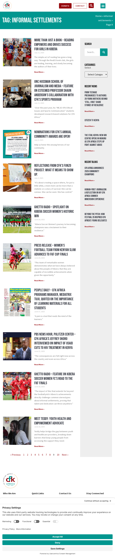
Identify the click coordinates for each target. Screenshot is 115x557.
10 (58, 454)
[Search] (104, 52)
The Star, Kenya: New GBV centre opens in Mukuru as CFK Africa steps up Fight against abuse (96, 140)
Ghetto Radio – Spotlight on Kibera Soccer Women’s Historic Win (54, 211)
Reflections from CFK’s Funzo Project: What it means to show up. (53, 170)
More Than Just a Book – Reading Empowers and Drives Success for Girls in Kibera (54, 44)
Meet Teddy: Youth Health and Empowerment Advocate (52, 421)
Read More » (39, 72)
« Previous (15, 454)
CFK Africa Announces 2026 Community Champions (94, 171)
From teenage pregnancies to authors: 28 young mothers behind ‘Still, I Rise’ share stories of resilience (96, 99)
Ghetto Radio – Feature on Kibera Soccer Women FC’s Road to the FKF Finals (54, 378)
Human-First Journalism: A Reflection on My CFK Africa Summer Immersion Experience (96, 194)
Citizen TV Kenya (92, 120)
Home (98, 15)
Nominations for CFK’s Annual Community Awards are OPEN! (52, 134)
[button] (102, 5)
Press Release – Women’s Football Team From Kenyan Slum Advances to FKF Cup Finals (55, 250)
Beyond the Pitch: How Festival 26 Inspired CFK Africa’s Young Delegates (96, 217)
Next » (65, 454)
